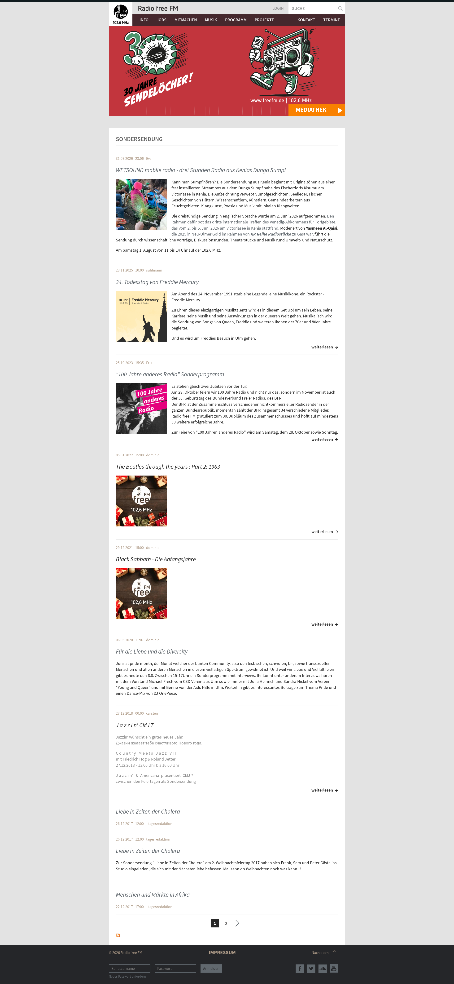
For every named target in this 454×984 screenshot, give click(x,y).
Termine (331, 19)
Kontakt (306, 19)
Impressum (222, 952)
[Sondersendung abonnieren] (118, 935)
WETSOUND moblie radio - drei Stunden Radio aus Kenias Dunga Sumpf (201, 170)
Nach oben (320, 952)
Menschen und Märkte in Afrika (153, 894)
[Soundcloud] (322, 968)
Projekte (264, 19)
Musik (211, 19)
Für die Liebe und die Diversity (152, 651)
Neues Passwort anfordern (127, 976)
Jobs (161, 19)
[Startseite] (120, 14)
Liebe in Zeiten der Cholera (148, 811)
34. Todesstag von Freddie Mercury (157, 282)
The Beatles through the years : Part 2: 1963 (168, 466)
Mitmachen (186, 19)
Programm (236, 19)
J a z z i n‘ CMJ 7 (134, 725)
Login (278, 8)
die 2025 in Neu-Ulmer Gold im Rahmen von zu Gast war (242, 234)
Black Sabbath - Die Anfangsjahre (156, 559)
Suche (298, 8)
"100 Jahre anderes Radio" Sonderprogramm (170, 374)
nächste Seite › (237, 922)
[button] (316, 110)
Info (144, 19)
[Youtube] (334, 968)
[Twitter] (311, 968)
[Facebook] (300, 968)
